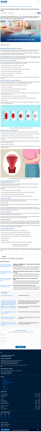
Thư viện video (5, 387)
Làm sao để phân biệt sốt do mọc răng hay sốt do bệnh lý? (29, 311)
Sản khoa (2, 6)
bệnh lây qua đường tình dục (20, 223)
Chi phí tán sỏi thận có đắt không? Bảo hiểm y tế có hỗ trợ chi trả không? (29, 318)
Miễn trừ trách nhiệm (4, 425)
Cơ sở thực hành (6, 378)
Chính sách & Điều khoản (5, 424)
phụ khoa (5, 57)
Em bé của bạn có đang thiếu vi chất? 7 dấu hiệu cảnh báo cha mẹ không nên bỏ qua (29, 307)
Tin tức (4, 388)
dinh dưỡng (24, 96)
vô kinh (3, 51)
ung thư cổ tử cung (35, 223)
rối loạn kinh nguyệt (19, 258)
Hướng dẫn (5, 384)
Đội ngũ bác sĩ (5, 383)
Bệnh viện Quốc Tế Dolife (24, 430)
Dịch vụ (4, 380)
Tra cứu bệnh (5, 389)
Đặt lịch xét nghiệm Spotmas (8, 382)
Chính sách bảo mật (4, 422)
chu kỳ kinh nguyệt (20, 16)
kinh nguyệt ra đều (12, 258)
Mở (9, 44)
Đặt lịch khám (5, 381)
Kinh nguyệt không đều (4, 49)
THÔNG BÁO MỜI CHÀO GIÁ (23, 295)
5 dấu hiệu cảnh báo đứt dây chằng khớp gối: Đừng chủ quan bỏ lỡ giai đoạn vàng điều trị (28, 323)
